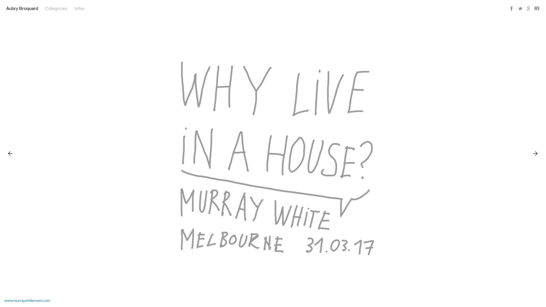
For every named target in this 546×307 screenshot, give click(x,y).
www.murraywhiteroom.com (27, 301)
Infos (79, 8)
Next (536, 153)
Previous (10, 153)
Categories (56, 8)
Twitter (520, 8)
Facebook (511, 8)
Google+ (528, 8)
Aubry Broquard (22, 8)
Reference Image (537, 8)
